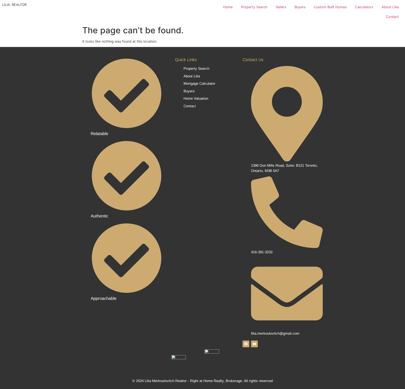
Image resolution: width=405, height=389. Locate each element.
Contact (392, 17)
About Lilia (390, 7)
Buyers (300, 7)
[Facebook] (246, 344)
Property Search (254, 7)
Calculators (364, 7)
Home (228, 7)
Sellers (281, 7)
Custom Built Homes (330, 7)
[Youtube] (254, 344)
